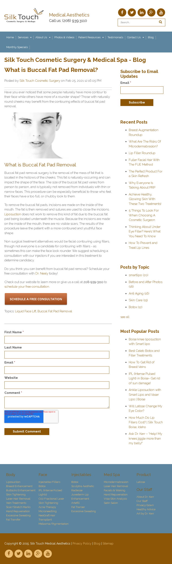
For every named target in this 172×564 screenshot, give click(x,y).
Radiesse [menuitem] (76, 490)
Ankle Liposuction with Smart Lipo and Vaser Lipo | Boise (145, 394)
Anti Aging (139, 293)
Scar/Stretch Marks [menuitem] (18, 507)
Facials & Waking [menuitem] (114, 490)
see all (124, 317)
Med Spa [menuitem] (112, 474)
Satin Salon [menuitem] (111, 502)
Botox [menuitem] (42, 486)
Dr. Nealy (42, 273)
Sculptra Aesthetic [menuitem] (82, 486)
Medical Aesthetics (70, 15)
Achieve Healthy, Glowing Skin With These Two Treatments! (145, 199)
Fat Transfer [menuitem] (13, 519)
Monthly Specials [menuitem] (17, 47)
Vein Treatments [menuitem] (16, 502)
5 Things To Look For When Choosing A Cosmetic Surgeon (144, 215)
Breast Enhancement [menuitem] (19, 486)
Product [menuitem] (144, 474)
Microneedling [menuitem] (48, 511)
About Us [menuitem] (41, 37)
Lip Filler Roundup (142, 153)
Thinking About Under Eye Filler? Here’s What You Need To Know (144, 231)
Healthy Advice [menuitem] (146, 509)
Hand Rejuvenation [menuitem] (18, 511)
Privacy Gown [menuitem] (145, 505)
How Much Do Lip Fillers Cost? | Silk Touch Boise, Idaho (146, 422)
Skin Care (138, 300)
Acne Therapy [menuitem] (47, 507)
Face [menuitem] (43, 474)
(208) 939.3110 (74, 20)
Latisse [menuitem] (141, 482)
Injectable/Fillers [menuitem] (49, 482)
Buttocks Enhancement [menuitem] (20, 490)
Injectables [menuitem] (81, 474)
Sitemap (108, 543)
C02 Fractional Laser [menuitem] (51, 498)
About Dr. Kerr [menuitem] (145, 496)
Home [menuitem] (10, 37)
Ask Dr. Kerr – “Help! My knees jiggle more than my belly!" (145, 438)
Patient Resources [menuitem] (89, 37)
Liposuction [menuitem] (13, 482)
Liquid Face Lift (25, 311)
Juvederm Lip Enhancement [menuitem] (80, 496)
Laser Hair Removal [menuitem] (18, 498)
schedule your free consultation (26, 286)
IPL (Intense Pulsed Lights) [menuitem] (50, 492)
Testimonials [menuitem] (115, 37)
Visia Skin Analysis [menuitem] (115, 498)
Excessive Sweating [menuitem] (18, 515)
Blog (97, 543)
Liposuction (13, 214)
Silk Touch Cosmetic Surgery (40, 81)
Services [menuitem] (23, 37)
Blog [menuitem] (151, 37)
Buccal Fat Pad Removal (55, 311)
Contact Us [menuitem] (134, 37)
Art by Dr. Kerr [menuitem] (145, 513)
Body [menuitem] (10, 474)
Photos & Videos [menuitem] (64, 37)
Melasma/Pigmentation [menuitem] (53, 523)
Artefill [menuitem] (75, 502)
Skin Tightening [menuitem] (16, 494)
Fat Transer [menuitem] (78, 507)
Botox (135, 307)
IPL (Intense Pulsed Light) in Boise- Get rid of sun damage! (144, 378)
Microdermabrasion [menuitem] (116, 482)
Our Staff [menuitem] (144, 489)
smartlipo (138, 275)
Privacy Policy (82, 543)
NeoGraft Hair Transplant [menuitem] (47, 517)
